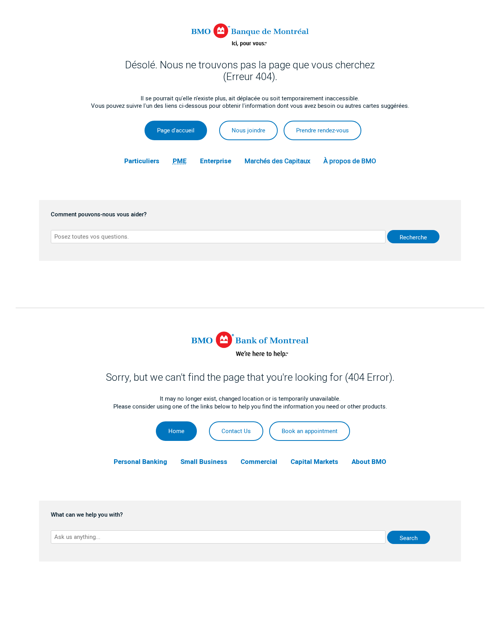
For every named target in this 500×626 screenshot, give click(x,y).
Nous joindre (248, 130)
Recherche (413, 237)
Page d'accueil (176, 130)
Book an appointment (310, 431)
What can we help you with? (87, 515)
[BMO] (250, 355)
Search (409, 538)
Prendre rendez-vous (322, 130)
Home (176, 431)
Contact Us (236, 431)
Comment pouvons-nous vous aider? (98, 215)
